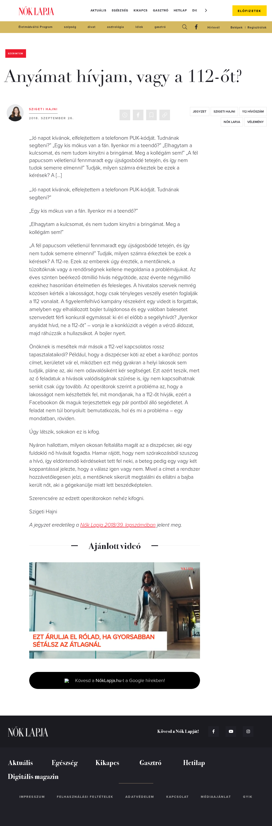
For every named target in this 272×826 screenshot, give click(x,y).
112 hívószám (253, 111)
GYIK (248, 797)
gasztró (160, 27)
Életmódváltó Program (36, 27)
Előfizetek (249, 11)
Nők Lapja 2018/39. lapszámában (118, 525)
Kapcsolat (177, 797)
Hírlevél (213, 27)
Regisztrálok (257, 27)
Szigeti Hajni (43, 109)
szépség (70, 27)
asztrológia (115, 27)
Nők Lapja (36, 10)
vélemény (255, 122)
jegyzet (199, 111)
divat (92, 27)
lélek (139, 27)
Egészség (120, 10)
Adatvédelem (139, 797)
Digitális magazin (33, 776)
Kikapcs (141, 10)
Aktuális (99, 10)
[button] (206, 10)
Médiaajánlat (216, 797)
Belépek (237, 27)
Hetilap (180, 10)
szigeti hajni (224, 111)
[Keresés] (184, 27)
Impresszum (32, 797)
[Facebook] (196, 27)
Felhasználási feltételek (85, 797)
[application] (114, 610)
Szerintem (15, 53)
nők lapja (232, 122)
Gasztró (160, 10)
